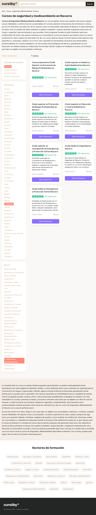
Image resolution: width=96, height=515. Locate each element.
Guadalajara (9, 155)
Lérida (6, 188)
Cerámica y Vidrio (11, 282)
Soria (6, 227)
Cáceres (7, 125)
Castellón (8, 135)
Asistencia (9, 85)
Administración (10, 269)
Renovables (9, 353)
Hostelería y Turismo (12, 304)
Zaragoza (8, 256)
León (6, 184)
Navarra (9, 204)
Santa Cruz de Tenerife (13, 233)
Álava (6, 96)
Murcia (7, 201)
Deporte (7, 292)
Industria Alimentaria (12, 311)
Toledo (7, 240)
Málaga (7, 197)
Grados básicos (10, 70)
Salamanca (8, 217)
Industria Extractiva (12, 314)
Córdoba (7, 142)
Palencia (7, 210)
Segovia (7, 220)
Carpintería (8, 279)
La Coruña (8, 174)
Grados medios (10, 73)
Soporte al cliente (23, 509)
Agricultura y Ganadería (14, 272)
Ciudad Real (9, 138)
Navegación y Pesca (12, 343)
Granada (7, 151)
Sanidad (7, 356)
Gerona (7, 148)
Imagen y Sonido (11, 308)
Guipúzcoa (8, 158)
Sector (7, 265)
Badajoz (7, 115)
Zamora (7, 253)
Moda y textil (9, 339)
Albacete (7, 99)
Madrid (7, 194)
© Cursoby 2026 (9, 509)
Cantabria (8, 132)
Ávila (6, 112)
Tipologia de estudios (14, 62)
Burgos (7, 122)
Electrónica (8, 301)
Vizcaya (7, 250)
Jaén (6, 171)
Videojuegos (9, 369)
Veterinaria (8, 365)
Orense (7, 207)
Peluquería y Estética (13, 346)
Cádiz (6, 128)
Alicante (7, 102)
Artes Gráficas (10, 276)
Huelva (7, 161)
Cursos (8, 67)
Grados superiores (11, 76)
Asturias (7, 109)
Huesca (7, 165)
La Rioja (7, 178)
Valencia (7, 243)
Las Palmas (9, 181)
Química (7, 349)
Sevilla (7, 224)
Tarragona (8, 230)
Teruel (6, 237)
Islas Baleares (10, 168)
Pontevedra (9, 214)
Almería (7, 105)
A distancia (8, 92)
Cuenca (7, 145)
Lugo (6, 191)
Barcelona (8, 119)
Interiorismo (9, 327)
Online (7, 89)
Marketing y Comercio (13, 330)
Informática (9, 317)
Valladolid (8, 247)
